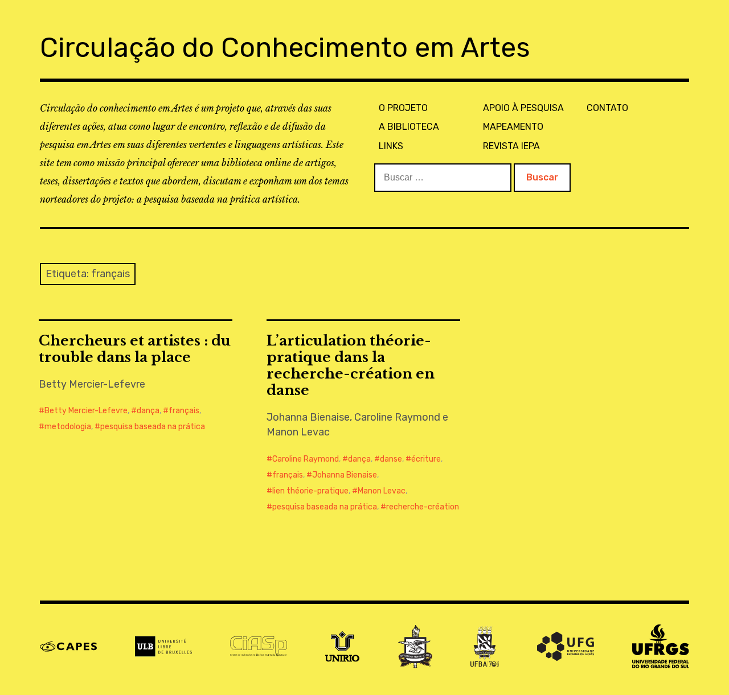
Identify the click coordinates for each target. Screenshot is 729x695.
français (184, 411)
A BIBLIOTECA (409, 126)
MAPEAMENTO (513, 126)
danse (391, 459)
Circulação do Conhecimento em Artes (285, 47)
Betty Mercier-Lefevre (86, 411)
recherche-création (422, 507)
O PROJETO (403, 107)
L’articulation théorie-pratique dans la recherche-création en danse (351, 365)
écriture (426, 459)
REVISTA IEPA (511, 146)
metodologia (67, 426)
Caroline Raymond (305, 459)
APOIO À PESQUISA (523, 107)
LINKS (391, 146)
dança (148, 411)
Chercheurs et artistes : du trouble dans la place (135, 348)
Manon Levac (382, 491)
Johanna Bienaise (344, 475)
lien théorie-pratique (310, 491)
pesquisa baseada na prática (152, 426)
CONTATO (607, 107)
